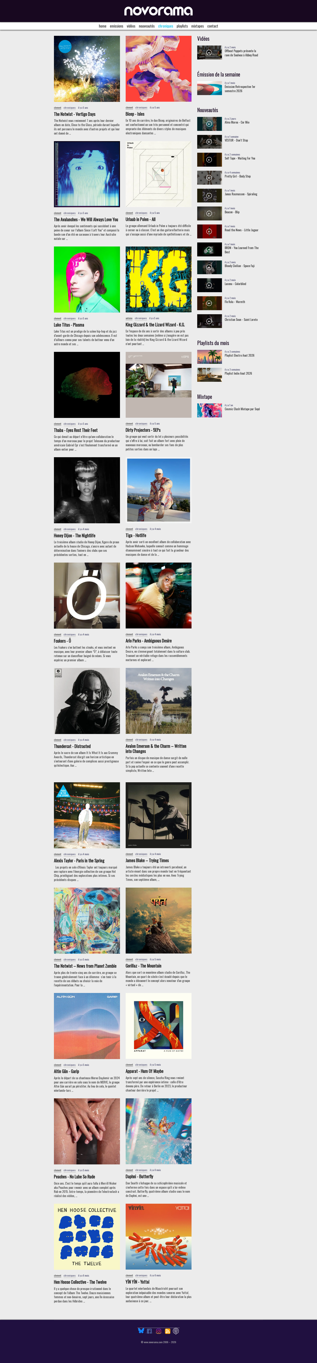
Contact (212, 26)
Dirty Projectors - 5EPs (143, 430)
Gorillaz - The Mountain (143, 966)
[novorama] (158, 11)
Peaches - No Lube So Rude (74, 1176)
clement (57, 107)
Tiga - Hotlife (136, 535)
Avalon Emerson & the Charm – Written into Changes (156, 748)
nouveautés (147, 26)
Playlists (182, 26)
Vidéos (131, 26)
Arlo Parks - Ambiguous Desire (149, 640)
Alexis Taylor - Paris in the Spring (79, 860)
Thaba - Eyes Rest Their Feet (76, 430)
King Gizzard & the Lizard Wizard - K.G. (155, 324)
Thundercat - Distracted (72, 746)
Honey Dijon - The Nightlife (74, 535)
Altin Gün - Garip (66, 1071)
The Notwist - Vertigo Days (74, 114)
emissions (116, 26)
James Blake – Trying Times (147, 860)
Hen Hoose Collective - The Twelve (80, 1282)
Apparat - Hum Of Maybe (144, 1071)
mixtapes (197, 26)
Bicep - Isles (135, 114)
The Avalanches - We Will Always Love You (86, 219)
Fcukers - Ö (62, 641)
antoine (129, 318)
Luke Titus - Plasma (69, 325)
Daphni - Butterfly (139, 1176)
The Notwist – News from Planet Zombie (85, 966)
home (102, 26)
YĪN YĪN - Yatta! (138, 1282)
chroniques (165, 26)
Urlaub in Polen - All (141, 219)
